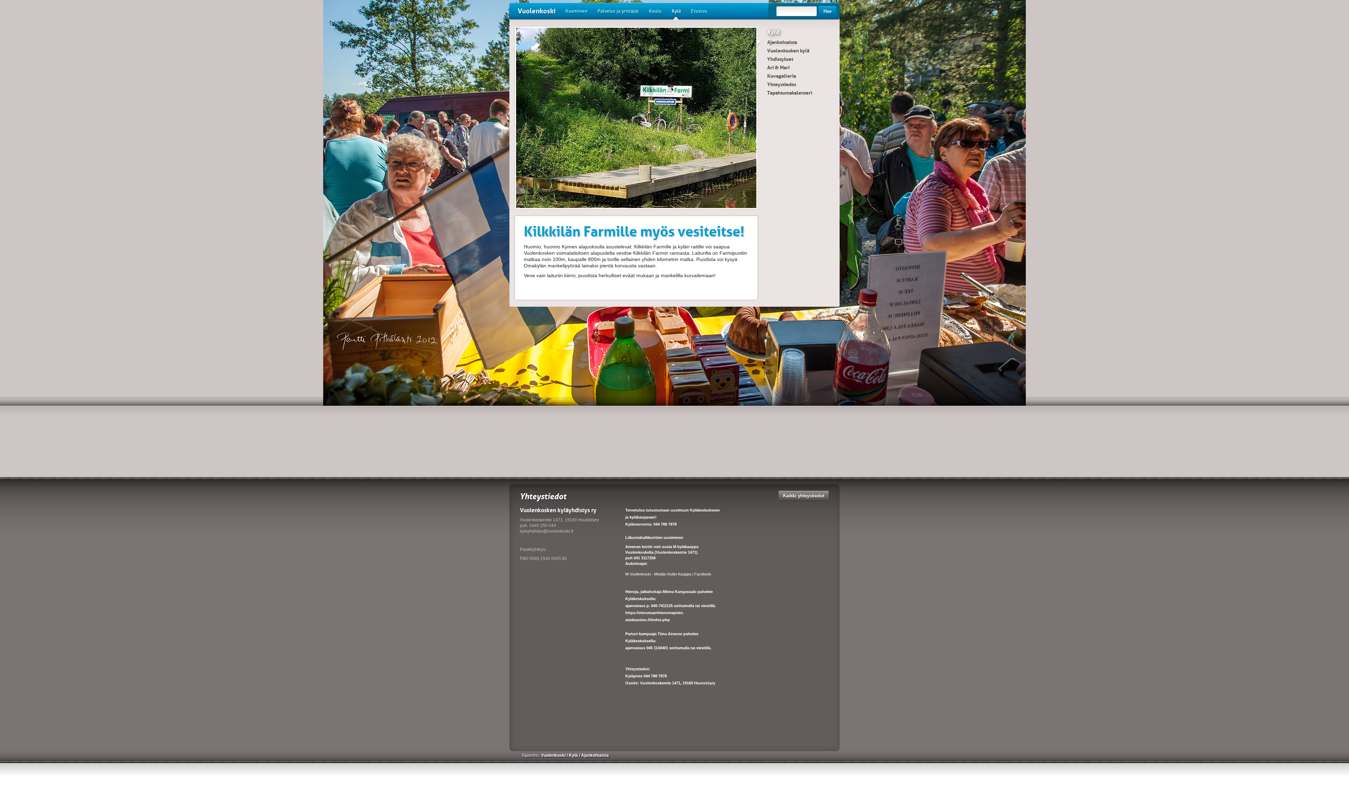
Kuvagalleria (781, 76)
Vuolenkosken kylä (788, 50)
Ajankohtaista (782, 42)
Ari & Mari (778, 67)
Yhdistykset (780, 59)
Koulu (655, 11)
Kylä (676, 11)
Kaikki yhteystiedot (803, 495)
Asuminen (576, 11)
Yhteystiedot (781, 84)
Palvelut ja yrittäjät (618, 11)
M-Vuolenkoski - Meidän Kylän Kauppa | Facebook (668, 574)
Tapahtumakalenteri (789, 93)
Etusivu (699, 11)
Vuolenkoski (537, 11)
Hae (827, 11)
